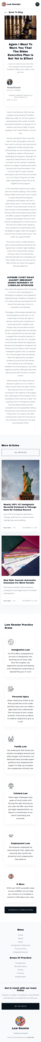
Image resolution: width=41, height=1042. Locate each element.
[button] (37, 4)
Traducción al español (20, 1033)
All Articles (20, 452)
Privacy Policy (20, 948)
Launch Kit (30, 1037)
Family (20, 970)
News (20, 942)
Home (20, 935)
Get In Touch (21, 1006)
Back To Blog (14, 12)
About (20, 938)
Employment (20, 976)
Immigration (20, 963)
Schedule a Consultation (20, 910)
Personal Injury (20, 966)
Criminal (20, 973)
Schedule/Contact (20, 952)
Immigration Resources (20, 945)
